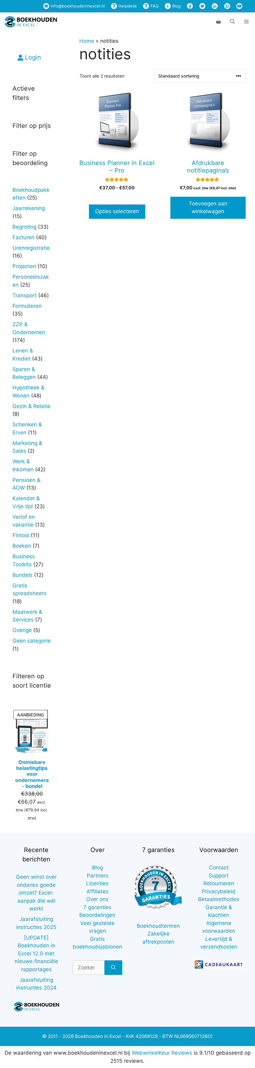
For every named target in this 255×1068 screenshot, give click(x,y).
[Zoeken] (113, 967)
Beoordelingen (97, 915)
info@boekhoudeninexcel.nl (77, 5)
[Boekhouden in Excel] (30, 21)
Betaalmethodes (218, 899)
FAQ (154, 5)
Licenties (97, 883)
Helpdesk (127, 5)
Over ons (97, 899)
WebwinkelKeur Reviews (162, 1053)
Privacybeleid (218, 891)
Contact (219, 867)
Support (219, 876)
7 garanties (97, 907)
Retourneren (218, 883)
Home (86, 41)
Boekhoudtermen (158, 926)
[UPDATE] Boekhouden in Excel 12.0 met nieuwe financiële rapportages (36, 953)
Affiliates (97, 891)
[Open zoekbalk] (232, 21)
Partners (97, 876)
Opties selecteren (117, 211)
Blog (176, 5)
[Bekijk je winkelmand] (218, 21)
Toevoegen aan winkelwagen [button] (208, 207)
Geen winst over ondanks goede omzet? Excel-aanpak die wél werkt (36, 893)
